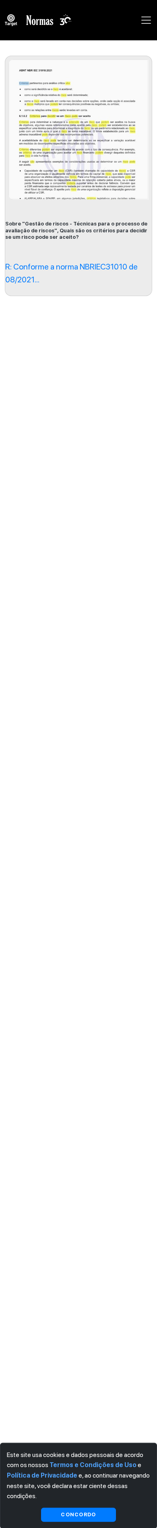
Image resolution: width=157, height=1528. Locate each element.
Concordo (78, 1514)
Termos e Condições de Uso (93, 1465)
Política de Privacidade (42, 1475)
